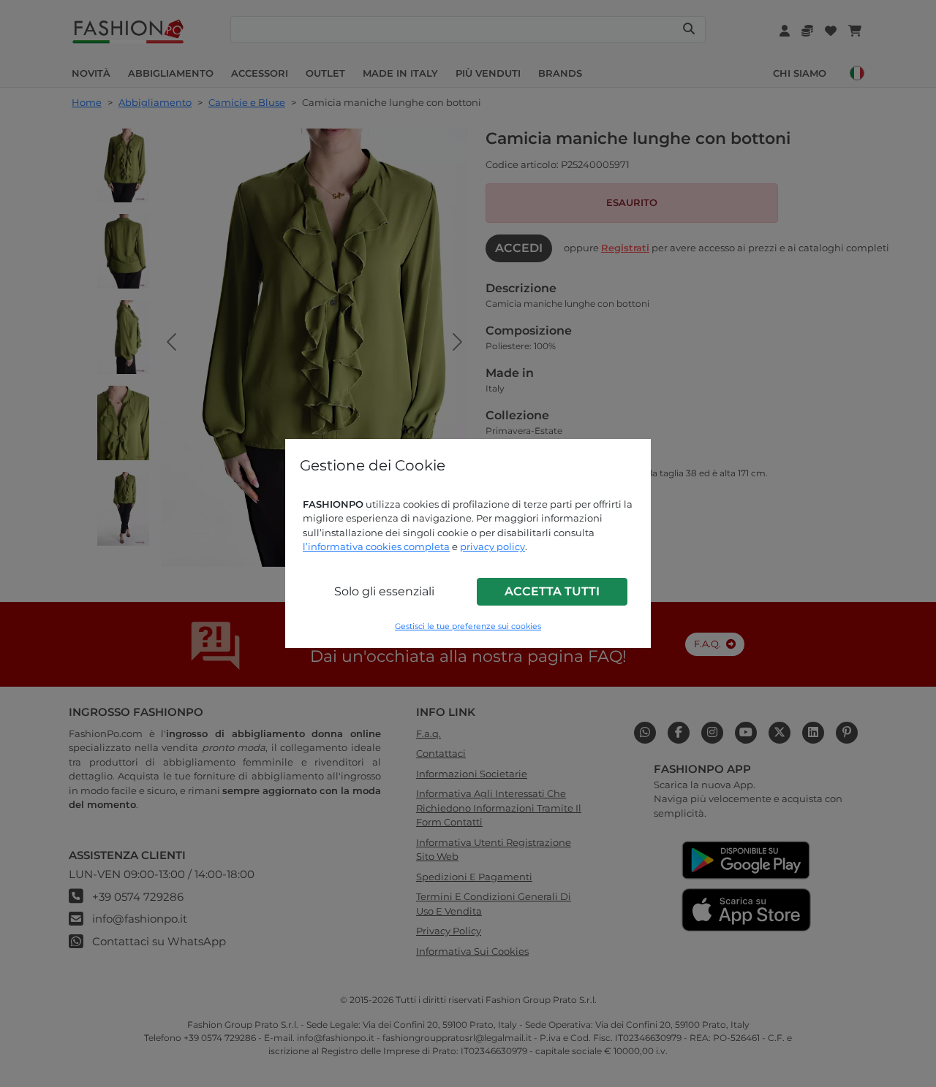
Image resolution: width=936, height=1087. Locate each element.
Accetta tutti (552, 591)
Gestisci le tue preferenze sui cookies (468, 626)
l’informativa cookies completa (376, 546)
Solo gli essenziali (384, 591)
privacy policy (492, 546)
